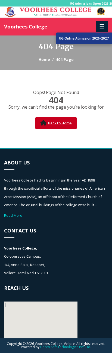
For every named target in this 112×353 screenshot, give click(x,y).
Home (44, 59)
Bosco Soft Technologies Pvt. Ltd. (65, 347)
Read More (13, 215)
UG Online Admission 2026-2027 (84, 38)
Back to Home (60, 123)
